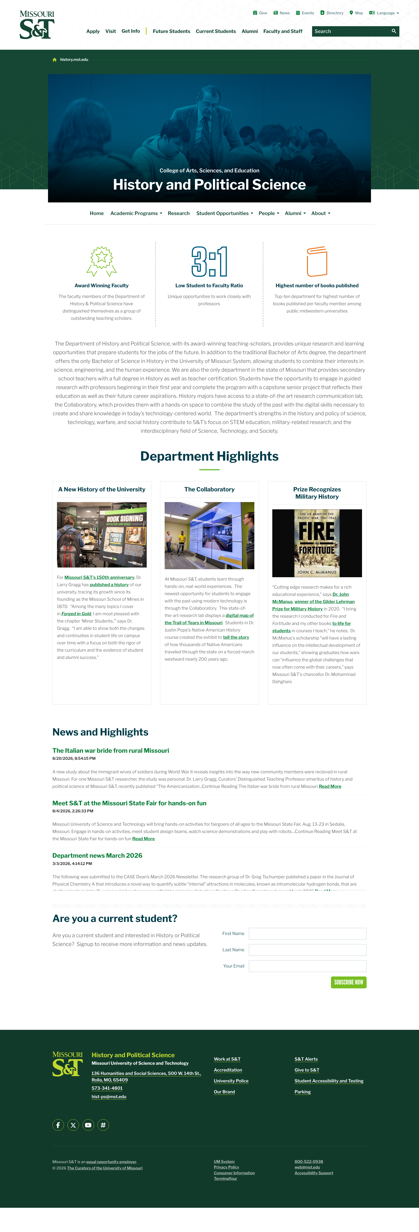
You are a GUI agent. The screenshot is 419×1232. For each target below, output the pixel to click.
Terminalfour (225, 1178)
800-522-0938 (309, 1161)
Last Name (233, 950)
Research (179, 213)
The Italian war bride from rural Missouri (110, 750)
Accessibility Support (314, 1173)
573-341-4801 (107, 1088)
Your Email (233, 966)
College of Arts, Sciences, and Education (209, 171)
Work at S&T (227, 1059)
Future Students (171, 31)
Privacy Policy (226, 1167)
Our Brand (224, 1092)
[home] (37, 25)
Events (308, 13)
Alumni (250, 31)
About (318, 213)
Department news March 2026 (97, 855)
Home (97, 213)
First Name (233, 934)
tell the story (236, 637)
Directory (335, 13)
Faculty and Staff (282, 31)
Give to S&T (307, 1070)
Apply (93, 31)
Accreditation (228, 1070)
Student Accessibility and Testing (329, 1081)
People (267, 213)
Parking (303, 1092)
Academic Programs (134, 213)
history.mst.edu (74, 59)
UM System (224, 1161)
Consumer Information (234, 1173)
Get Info (130, 31)
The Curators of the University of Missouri (105, 1168)
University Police (231, 1081)
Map (359, 13)
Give (263, 13)
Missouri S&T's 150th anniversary (99, 577)
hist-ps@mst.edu (109, 1096)
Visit (110, 31)
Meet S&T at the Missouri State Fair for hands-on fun (129, 803)
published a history (109, 584)
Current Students (216, 31)
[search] (394, 31)
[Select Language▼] (384, 13)
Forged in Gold (76, 613)
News (285, 13)
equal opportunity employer (111, 1162)
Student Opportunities (222, 213)
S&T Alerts (306, 1059)
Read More (330, 786)
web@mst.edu (307, 1167)
